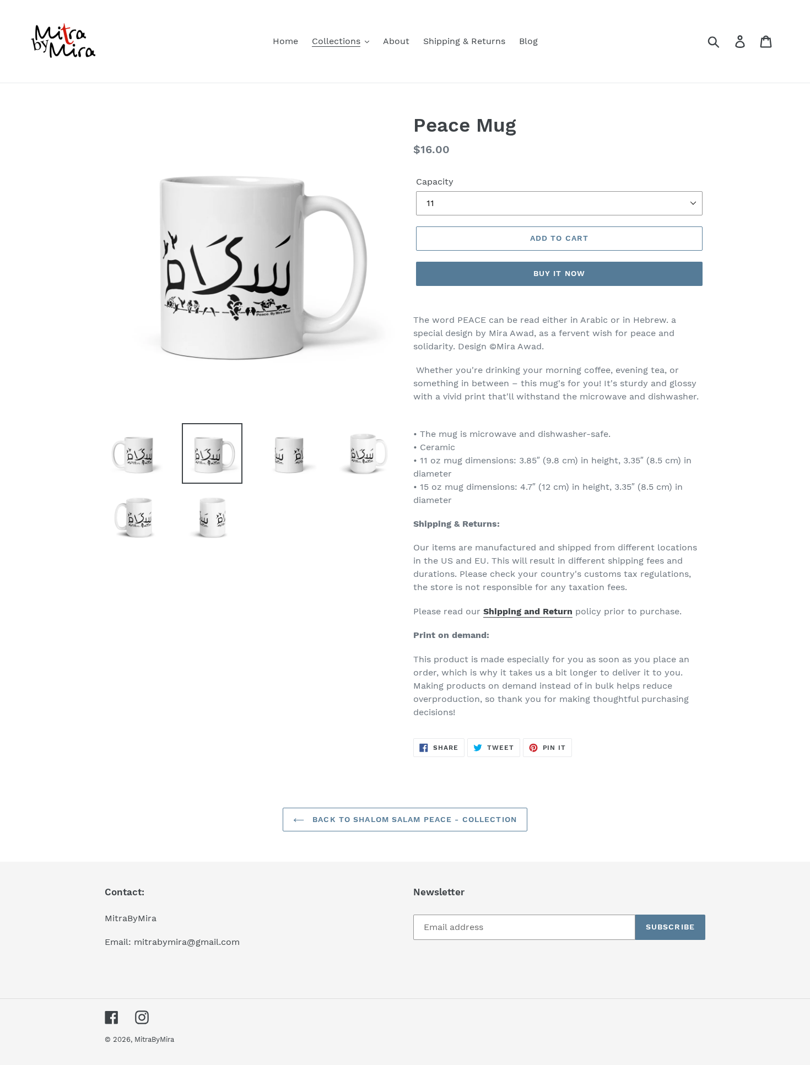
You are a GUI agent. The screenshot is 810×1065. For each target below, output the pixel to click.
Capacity (434, 181)
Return (558, 611)
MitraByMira (154, 1039)
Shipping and (511, 611)
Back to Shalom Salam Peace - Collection (413, 819)
